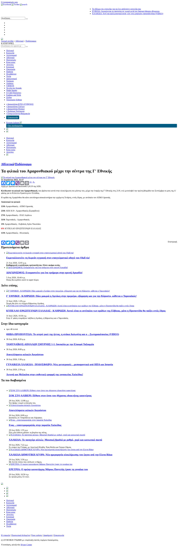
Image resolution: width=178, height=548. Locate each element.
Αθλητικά (19, 41)
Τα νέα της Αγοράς (14, 88)
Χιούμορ (10, 81)
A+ (30, 182)
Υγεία (8, 76)
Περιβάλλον (11, 74)
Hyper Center (26, 545)
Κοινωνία (10, 53)
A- (34, 182)
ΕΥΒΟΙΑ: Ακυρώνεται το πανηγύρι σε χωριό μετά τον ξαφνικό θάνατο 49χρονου (119, 11)
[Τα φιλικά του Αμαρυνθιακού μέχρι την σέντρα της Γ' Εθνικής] (28, 177)
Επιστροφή (172, 242)
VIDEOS (10, 86)
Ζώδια (9, 97)
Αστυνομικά (11, 55)
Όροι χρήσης (36, 535)
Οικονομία (10, 69)
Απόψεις (9, 83)
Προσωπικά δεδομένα (20, 535)
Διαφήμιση (47, 535)
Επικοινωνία (13, 117)
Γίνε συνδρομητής (15, 126)
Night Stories (11, 90)
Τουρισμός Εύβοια (14, 100)
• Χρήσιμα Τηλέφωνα (15, 111)
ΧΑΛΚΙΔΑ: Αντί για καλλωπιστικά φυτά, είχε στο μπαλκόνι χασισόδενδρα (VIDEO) (120, 13)
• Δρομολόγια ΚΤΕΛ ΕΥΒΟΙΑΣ (19, 104)
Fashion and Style (13, 95)
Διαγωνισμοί (11, 79)
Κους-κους (10, 62)
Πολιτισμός (11, 60)
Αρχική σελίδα (7, 41)
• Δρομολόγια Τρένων (15, 106)
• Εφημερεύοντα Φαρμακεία (18, 113)
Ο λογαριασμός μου (9, 2)
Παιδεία (9, 72)
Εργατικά (10, 67)
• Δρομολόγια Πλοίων (15, 109)
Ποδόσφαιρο (31, 41)
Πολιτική (10, 50)
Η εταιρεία (5, 535)
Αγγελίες (10, 65)
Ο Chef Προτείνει (13, 93)
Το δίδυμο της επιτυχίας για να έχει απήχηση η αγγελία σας (109, 9)
